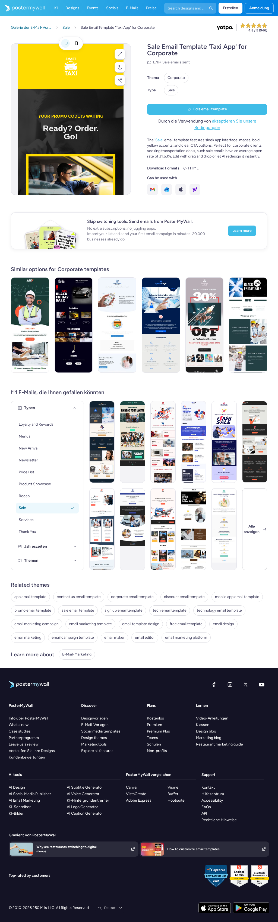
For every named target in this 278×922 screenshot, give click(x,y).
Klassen (202, 724)
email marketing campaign (36, 624)
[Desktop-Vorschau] (65, 43)
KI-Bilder (16, 813)
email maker (114, 637)
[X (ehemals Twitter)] (245, 684)
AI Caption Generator (85, 813)
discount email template (184, 597)
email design (223, 624)
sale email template (78, 610)
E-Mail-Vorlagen (95, 724)
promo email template (32, 610)
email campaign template (73, 637)
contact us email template (79, 597)
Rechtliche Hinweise (219, 820)
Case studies (20, 731)
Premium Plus (158, 731)
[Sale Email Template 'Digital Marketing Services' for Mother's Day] (161, 325)
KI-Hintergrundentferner (88, 800)
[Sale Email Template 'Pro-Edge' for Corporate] (204, 325)
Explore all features (97, 750)
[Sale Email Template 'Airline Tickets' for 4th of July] (163, 529)
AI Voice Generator (83, 794)
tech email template (170, 610)
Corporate (176, 77)
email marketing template (90, 624)
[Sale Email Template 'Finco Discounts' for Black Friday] (193, 529)
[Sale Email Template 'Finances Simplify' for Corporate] (117, 325)
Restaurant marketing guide (219, 744)
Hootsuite (176, 800)
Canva (131, 787)
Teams (152, 737)
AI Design (17, 787)
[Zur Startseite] (22, 8)
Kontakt (208, 787)
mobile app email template (237, 597)
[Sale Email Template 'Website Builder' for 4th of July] (193, 442)
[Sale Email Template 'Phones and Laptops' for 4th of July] (163, 442)
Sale (171, 90)
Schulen (154, 744)
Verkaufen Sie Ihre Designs (32, 750)
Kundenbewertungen (27, 757)
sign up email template (124, 610)
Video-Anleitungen (212, 718)
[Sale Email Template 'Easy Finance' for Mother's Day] (102, 442)
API (204, 813)
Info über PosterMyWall (28, 718)
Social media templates (101, 731)
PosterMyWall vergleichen (148, 774)
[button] (120, 54)
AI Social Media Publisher (30, 794)
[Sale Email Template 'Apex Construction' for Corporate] (30, 325)
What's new (19, 724)
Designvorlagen (94, 718)
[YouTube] (261, 684)
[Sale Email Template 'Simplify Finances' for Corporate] (224, 529)
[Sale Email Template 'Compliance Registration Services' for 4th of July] (102, 529)
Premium (154, 724)
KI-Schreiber (20, 807)
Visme (173, 787)
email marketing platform (186, 637)
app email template (30, 597)
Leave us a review (24, 744)
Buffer (173, 794)
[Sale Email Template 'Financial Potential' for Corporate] (132, 529)
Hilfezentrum (212, 794)
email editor (145, 637)
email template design (140, 624)
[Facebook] (213, 684)
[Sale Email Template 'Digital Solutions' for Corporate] (224, 442)
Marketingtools (94, 744)
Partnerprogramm (24, 737)
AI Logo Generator (82, 807)
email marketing (27, 637)
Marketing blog (208, 737)
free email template (186, 624)
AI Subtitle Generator (85, 787)
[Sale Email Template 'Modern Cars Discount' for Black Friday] (74, 325)
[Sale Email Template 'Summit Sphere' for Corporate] (132, 442)
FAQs (206, 807)
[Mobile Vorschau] (76, 43)
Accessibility (212, 800)
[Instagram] (230, 684)
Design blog (206, 731)
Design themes (94, 737)
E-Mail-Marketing (76, 654)
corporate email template (132, 597)
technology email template (219, 610)
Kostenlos (155, 718)
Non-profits (157, 750)
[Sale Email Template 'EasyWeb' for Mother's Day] (254, 442)
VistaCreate (136, 794)
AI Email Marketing (24, 800)
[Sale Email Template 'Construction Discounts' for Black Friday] (248, 325)
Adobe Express (138, 800)
